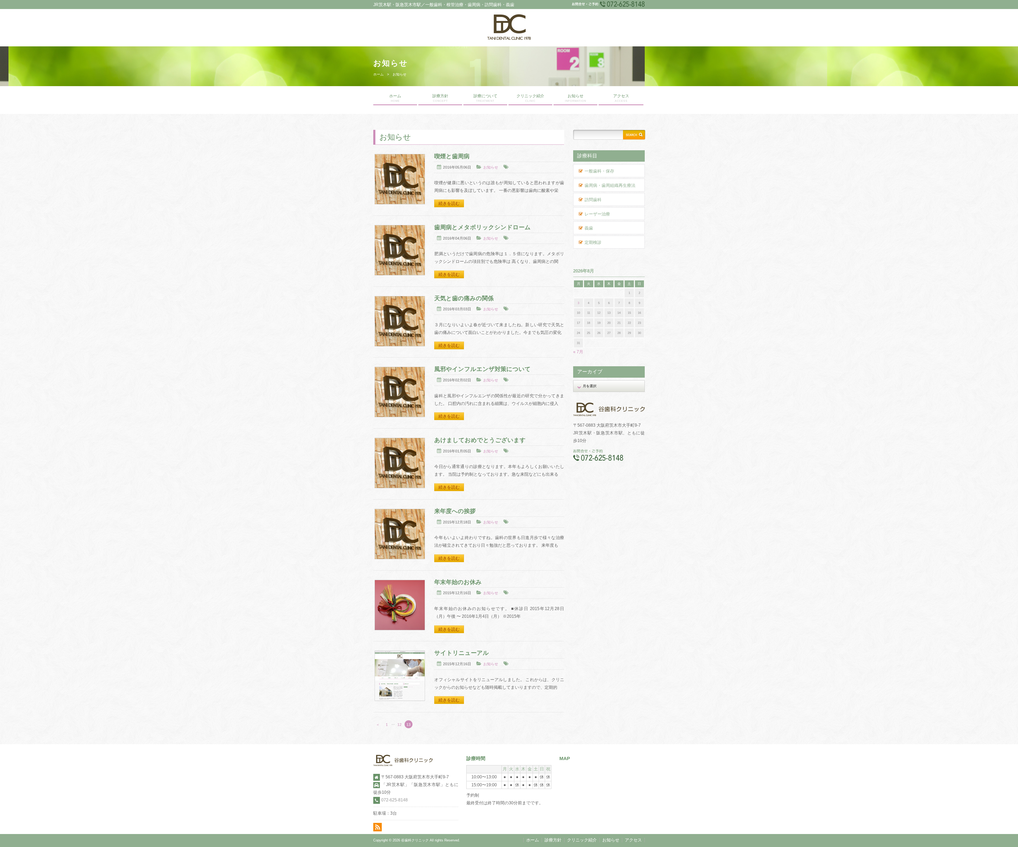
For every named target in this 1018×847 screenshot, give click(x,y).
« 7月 (578, 352)
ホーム (378, 74)
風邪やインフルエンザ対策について (482, 369)
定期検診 (593, 242)
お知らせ (575, 98)
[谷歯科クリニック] (509, 38)
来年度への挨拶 (455, 511)
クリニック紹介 (530, 98)
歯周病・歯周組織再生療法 (610, 185)
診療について (485, 98)
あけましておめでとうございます (480, 440)
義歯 (589, 228)
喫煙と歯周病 (451, 156)
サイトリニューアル (461, 653)
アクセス (621, 98)
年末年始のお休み (458, 582)
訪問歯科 (593, 199)
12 (399, 724)
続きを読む (449, 203)
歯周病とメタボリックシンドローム (482, 227)
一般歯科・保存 (599, 171)
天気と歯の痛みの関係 (464, 298)
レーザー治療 (597, 214)
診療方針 (440, 98)
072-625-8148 (394, 800)
